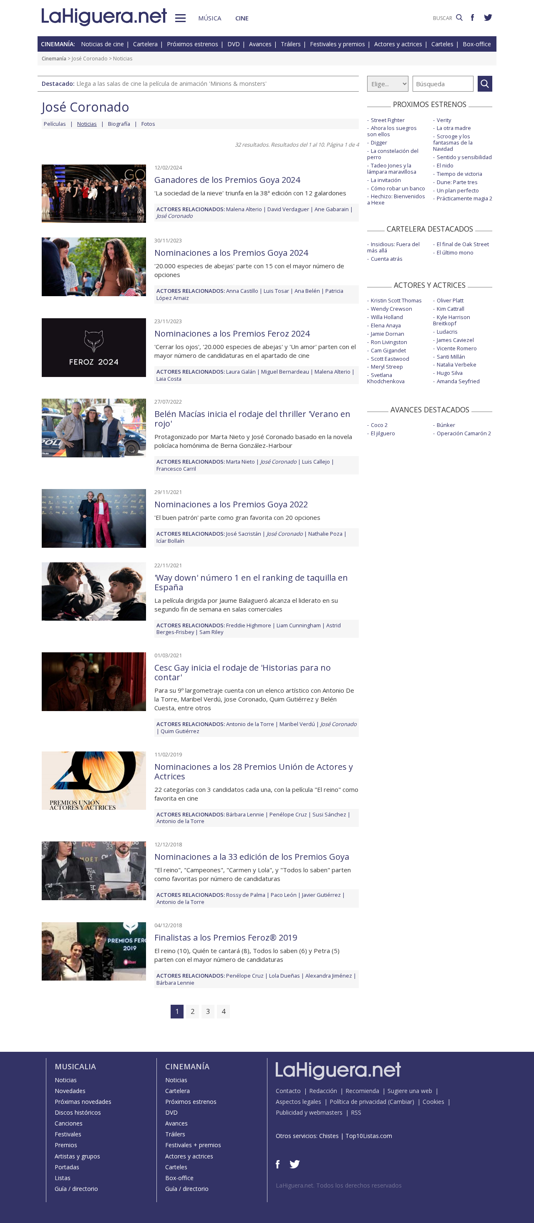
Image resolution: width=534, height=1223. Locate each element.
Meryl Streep (387, 366)
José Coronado (90, 58)
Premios (66, 1145)
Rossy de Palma (245, 895)
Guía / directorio (76, 1189)
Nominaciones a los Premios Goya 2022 (231, 504)
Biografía (119, 123)
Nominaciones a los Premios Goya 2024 (231, 252)
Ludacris (447, 331)
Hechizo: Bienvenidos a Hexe (396, 199)
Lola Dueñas (284, 975)
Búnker (446, 425)
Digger (379, 142)
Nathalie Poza (325, 533)
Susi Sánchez (329, 814)
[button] (180, 18)
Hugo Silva (450, 373)
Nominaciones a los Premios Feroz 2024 (232, 333)
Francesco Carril (176, 468)
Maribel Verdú (297, 724)
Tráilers (291, 44)
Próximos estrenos (192, 44)
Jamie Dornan (387, 333)
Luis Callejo (316, 461)
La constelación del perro (392, 154)
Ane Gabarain (332, 209)
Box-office (477, 44)
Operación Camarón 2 (464, 433)
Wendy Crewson (391, 308)
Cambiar (401, 1102)
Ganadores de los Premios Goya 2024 (227, 179)
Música (209, 18)
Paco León (284, 895)
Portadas (67, 1167)
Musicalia (75, 1066)
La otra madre (454, 128)
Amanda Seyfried (458, 381)
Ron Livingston (389, 342)
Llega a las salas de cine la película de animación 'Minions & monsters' (171, 83)
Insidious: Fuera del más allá (393, 247)
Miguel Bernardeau (285, 371)
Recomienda (362, 1091)
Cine (242, 18)
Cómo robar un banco (398, 188)
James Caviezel (455, 340)
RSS (356, 1112)
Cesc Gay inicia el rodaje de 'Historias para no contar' (242, 672)
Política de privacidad (358, 1102)
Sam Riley (211, 632)
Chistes (329, 1136)
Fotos (148, 123)
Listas (63, 1178)
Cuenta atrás (387, 258)
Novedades (70, 1091)
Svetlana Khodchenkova (386, 378)
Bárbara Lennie (245, 814)
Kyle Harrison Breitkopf (451, 320)
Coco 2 (379, 425)
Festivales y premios (337, 44)
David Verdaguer (288, 209)
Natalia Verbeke (456, 364)
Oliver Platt (450, 300)
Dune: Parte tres (457, 182)
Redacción (323, 1091)
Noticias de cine (102, 44)
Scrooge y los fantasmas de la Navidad (453, 142)
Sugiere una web (410, 1091)
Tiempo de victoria (459, 173)
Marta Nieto (240, 461)
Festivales (68, 1134)
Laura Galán (241, 371)
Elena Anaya (386, 325)
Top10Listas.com (368, 1136)
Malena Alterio (244, 209)
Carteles (442, 44)
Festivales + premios (193, 1145)
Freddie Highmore (248, 625)
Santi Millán (451, 356)
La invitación (386, 180)
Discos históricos (78, 1112)
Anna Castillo (242, 291)
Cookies (433, 1102)
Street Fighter (388, 120)
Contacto (288, 1091)
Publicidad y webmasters (309, 1112)
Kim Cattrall (450, 308)
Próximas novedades (83, 1102)
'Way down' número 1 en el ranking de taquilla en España (251, 582)
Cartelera (145, 44)
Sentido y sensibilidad (464, 157)
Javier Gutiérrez (321, 895)
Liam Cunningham (299, 625)
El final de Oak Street (463, 244)
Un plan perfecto (458, 190)
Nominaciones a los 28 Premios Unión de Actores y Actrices (253, 771)
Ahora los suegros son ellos (392, 131)
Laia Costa (168, 378)
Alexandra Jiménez (328, 975)
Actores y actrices (398, 44)
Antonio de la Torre (250, 724)
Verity (444, 120)
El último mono (455, 252)
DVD (233, 44)
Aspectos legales (298, 1102)
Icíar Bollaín (170, 540)
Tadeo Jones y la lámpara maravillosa (391, 168)
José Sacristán (243, 533)
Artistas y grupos (77, 1156)
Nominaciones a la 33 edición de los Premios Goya (251, 856)
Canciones (69, 1123)
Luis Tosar (276, 291)
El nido (445, 165)
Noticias (66, 1080)
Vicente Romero (457, 348)
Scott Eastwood (390, 358)
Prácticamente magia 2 (464, 198)
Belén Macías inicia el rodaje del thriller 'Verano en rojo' (252, 418)
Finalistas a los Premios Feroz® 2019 (225, 937)
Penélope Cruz (288, 814)
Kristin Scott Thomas (396, 300)
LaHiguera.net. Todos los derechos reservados (339, 1185)
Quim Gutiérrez (180, 731)
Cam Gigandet (388, 350)
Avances (260, 44)
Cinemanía (54, 58)
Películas (55, 123)
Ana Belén (307, 291)
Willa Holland (387, 317)
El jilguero (383, 433)
